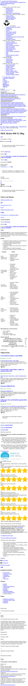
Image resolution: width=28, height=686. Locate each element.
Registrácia (6, 85)
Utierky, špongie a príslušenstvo (13, 51)
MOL (2, 136)
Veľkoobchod (7, 3)
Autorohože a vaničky (10, 39)
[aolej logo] (3, 89)
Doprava (2, 3)
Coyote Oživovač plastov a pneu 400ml (11, 355)
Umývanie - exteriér (10, 41)
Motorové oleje (9, 8)
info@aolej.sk (14, 1)
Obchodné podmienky (8, 591)
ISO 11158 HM (7, 157)
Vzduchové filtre (9, 59)
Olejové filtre (9, 58)
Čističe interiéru (9, 50)
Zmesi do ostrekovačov (11, 18)
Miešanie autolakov (10, 66)
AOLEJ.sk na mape (5, 565)
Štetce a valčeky (9, 69)
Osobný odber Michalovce (9, 586)
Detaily (2, 616)
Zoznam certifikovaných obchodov (8, 537)
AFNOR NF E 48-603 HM (18, 156)
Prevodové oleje (9, 9)
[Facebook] (2, 567)
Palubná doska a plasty (11, 49)
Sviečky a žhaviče (10, 34)
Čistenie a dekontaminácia (11, 42)
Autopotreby (6, 575)
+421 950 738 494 (5, 1)
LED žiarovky (9, 29)
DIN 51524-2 (9, 156)
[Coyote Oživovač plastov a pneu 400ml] (10, 360)
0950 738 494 (5, 560)
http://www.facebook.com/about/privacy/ (9, 671)
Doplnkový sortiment (10, 68)
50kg (5, 154)
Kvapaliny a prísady (7, 573)
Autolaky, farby (9, 67)
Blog (24, 2)
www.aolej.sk (20, 527)
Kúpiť (3, 184)
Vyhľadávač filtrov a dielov (6, 2)
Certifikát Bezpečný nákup (7, 535)
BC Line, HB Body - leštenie (12, 72)
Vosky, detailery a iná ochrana (12, 45)
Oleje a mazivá (6, 126)
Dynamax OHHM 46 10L (8, 386)
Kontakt (12, 3)
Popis (2, 230)
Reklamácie (5, 590)
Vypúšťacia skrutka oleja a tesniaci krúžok (15, 36)
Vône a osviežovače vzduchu (12, 55)
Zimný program (9, 38)
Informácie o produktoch (18, 2)
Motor (7, 53)
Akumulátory (9, 35)
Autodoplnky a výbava (11, 33)
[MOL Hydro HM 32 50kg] (7, 130)
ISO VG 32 (7, 151)
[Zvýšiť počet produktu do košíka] (1, 183)
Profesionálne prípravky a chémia (13, 27)
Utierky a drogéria (10, 73)
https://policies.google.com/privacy (8, 676)
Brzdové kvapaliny (10, 19)
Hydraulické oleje (10, 10)
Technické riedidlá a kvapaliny (12, 74)
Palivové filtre (9, 61)
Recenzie (5, 588)
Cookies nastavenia (7, 593)
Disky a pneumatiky (10, 47)
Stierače (7, 30)
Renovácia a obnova (10, 46)
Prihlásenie (4, 4)
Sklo (7, 52)
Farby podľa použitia (10, 64)
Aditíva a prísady (9, 15)
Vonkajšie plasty (9, 44)
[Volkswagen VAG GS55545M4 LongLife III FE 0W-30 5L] (14, 406)
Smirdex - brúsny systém (11, 70)
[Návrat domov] (1, 126)
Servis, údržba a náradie (11, 31)
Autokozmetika (6, 576)
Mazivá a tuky (9, 12)
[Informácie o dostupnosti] (11, 166)
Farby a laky (6, 578)
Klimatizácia (8, 56)
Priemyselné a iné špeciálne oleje (13, 13)
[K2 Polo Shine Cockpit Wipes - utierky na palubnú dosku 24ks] (14, 377)
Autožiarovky (9, 28)
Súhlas (2, 615)
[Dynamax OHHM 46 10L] (7, 391)
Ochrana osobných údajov (9, 592)
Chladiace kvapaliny (10, 16)
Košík (5, 86)
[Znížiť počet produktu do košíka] (1, 182)
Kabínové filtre (9, 62)
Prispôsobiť (3, 632)
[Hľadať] (14, 90)
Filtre (4, 577)
